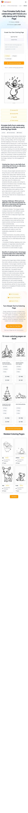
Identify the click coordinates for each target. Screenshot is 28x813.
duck (20, 5)
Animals (17, 22)
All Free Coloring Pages (12, 5)
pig (3, 457)
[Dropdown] (25, 2)
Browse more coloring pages (14, 428)
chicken (17, 457)
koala (17, 485)
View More (14, 496)
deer (3, 485)
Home (4, 5)
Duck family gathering (20, 404)
